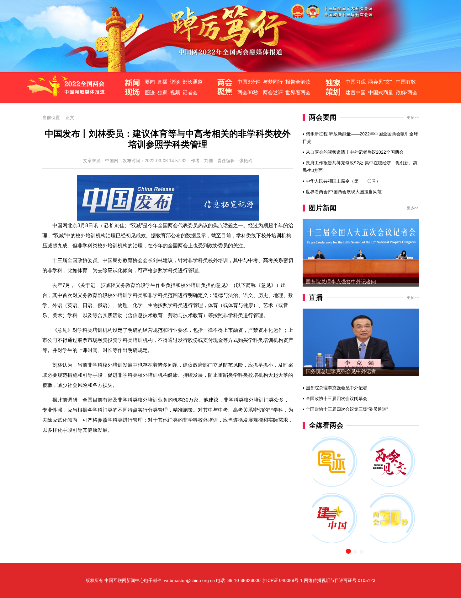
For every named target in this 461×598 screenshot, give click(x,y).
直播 (162, 82)
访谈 (175, 82)
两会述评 (273, 92)
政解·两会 (406, 92)
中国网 (111, 160)
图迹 (150, 92)
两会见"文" (380, 82)
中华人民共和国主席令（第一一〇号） (343, 181)
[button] (348, 551)
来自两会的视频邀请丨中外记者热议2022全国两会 (355, 152)
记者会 (190, 92)
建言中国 (356, 92)
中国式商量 (380, 92)
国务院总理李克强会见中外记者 (341, 371)
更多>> (413, 117)
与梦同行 (273, 82)
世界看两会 (297, 92)
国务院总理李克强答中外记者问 (341, 281)
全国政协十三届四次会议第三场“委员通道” (347, 409)
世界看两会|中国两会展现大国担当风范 (344, 191)
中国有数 (406, 82)
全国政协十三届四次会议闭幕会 (336, 398)
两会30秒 (247, 92)
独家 (162, 92)
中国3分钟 (248, 82)
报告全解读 (297, 82)
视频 (175, 92)
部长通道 (193, 82)
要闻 (150, 82)
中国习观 (356, 82)
